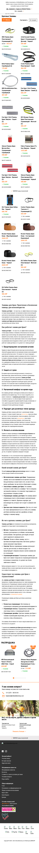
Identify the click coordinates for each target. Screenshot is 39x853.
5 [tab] (17, 678)
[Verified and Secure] (5, 816)
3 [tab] (15, 678)
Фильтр (7, 20)
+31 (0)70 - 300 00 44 (12, 693)
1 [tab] (13, 678)
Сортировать (23, 20)
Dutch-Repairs (5, 795)
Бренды (4, 797)
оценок (13, 803)
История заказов (6, 761)
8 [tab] (21, 678)
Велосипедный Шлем (10, 15)
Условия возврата (7, 776)
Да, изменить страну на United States (18, 9)
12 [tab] (25, 678)
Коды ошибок (5, 779)
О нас (3, 785)
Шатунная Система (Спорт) (8, 725)
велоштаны (25, 414)
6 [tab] (19, 678)
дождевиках (21, 418)
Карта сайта (5, 792)
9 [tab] (22, 678)
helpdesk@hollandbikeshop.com (15, 696)
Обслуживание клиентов (8, 770)
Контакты (4, 772)
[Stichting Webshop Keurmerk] (9, 809)
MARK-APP (33, 840)
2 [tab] (14, 678)
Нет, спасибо (18, 11)
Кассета (4, 726)
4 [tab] (16, 678)
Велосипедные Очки (10, 17)
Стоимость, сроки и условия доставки (12, 774)
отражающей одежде (16, 594)
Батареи (21, 726)
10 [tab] (23, 678)
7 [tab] (20, 678)
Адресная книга (6, 763)
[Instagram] (6, 751)
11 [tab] (24, 678)
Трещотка (4, 728)
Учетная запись (6, 758)
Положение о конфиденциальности (11, 788)
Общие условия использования (10, 790)
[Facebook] (3, 751)
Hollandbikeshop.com (20, 840)
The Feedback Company (7, 805)
